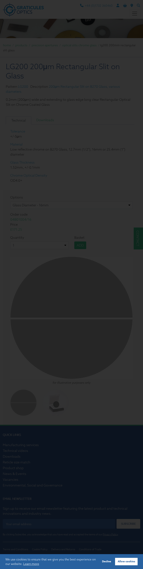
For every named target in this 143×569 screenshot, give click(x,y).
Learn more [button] (31, 564)
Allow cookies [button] (126, 561)
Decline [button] (106, 561)
